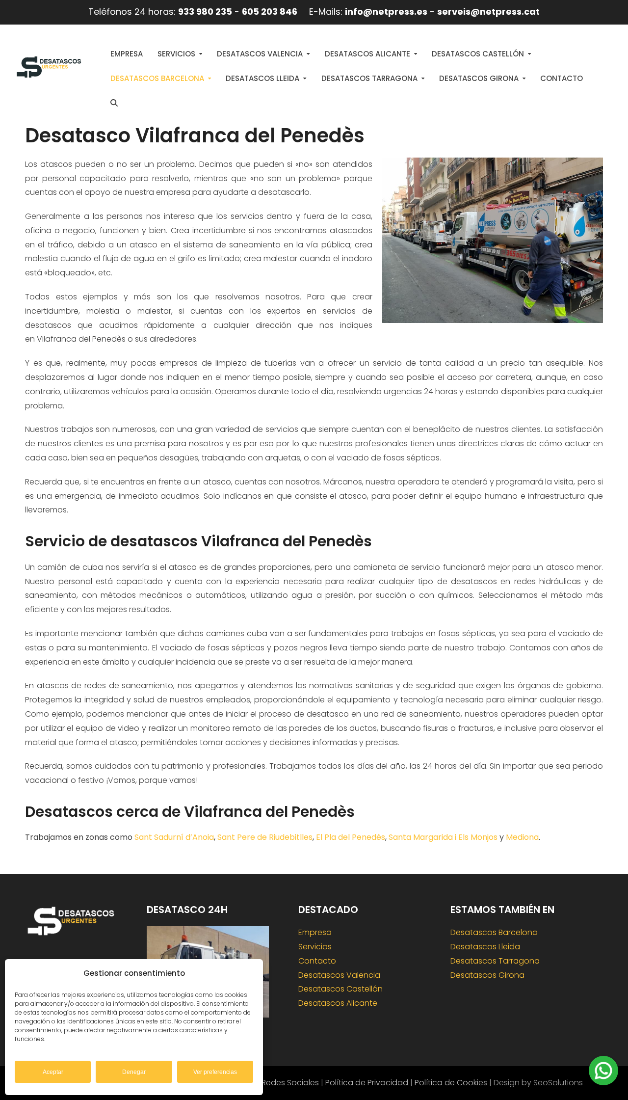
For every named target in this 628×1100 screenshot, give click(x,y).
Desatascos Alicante (337, 1003)
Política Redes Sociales (275, 1082)
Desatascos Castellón (340, 988)
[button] (114, 103)
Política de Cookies (451, 1082)
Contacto (317, 960)
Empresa (315, 932)
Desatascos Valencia (339, 975)
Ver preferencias (215, 1072)
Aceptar (53, 1072)
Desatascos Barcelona (494, 932)
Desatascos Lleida (485, 946)
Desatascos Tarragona (495, 960)
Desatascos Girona (487, 975)
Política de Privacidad (366, 1082)
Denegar (134, 1072)
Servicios (315, 946)
